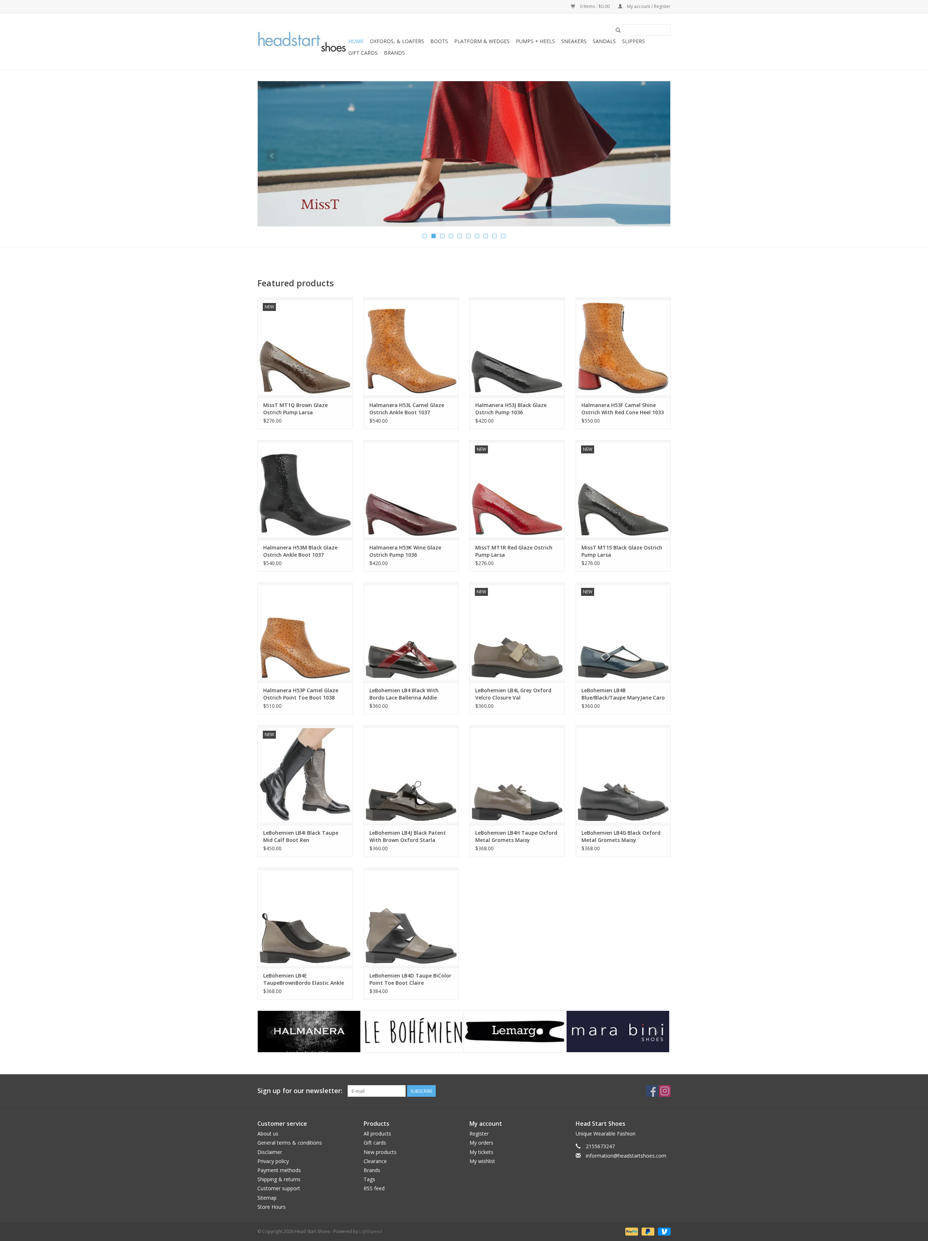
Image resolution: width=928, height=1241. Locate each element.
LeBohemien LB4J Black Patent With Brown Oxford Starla (407, 836)
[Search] (618, 30)
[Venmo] (663, 1231)
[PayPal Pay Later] (647, 1231)
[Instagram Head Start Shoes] (665, 1091)
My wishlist (482, 1161)
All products (377, 1133)
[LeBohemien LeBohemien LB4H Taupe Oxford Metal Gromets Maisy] (517, 775)
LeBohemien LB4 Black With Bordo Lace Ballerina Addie (404, 694)
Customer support (278, 1188)
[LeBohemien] (309, 1032)
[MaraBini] (515, 1032)
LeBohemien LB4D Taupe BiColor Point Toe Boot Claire (410, 979)
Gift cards (363, 52)
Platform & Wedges (482, 41)
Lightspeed (370, 1231)
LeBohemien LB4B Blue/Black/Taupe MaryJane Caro (623, 694)
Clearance (375, 1161)
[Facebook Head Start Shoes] (652, 1091)
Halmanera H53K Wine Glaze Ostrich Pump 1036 (405, 551)
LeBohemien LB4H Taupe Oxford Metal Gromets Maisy (516, 836)
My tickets (481, 1152)
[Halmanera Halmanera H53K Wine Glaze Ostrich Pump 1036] (411, 490)
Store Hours (271, 1206)
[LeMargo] (412, 1032)
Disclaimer (269, 1152)
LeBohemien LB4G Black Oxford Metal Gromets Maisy (620, 836)
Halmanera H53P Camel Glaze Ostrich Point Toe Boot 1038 (300, 694)
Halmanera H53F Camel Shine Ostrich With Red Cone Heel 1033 (622, 409)
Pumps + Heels (535, 41)
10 (503, 236)
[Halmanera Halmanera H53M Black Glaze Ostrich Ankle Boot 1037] (305, 490)
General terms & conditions (289, 1142)
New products (380, 1152)
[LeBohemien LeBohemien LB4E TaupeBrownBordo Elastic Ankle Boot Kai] (305, 917)
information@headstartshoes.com (626, 1155)
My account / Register (648, 6)
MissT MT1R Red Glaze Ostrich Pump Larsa (513, 551)
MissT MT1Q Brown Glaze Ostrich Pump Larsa (295, 409)
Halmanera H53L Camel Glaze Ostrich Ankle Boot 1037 (406, 409)
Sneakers (574, 41)
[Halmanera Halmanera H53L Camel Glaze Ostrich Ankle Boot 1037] (411, 347)
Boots (439, 41)
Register (479, 1133)
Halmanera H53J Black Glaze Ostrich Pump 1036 (511, 409)
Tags (369, 1179)
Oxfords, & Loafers (397, 41)
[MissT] (618, 1032)
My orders (481, 1142)
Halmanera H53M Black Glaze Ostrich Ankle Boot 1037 (300, 551)
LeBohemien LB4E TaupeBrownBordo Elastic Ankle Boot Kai (303, 979)
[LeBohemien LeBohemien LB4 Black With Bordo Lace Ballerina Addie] (411, 632)
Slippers (633, 41)
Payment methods (279, 1170)
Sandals (604, 41)
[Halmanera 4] (464, 153)
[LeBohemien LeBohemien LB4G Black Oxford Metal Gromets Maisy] (623, 775)
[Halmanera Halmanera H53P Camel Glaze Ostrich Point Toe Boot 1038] (305, 632)
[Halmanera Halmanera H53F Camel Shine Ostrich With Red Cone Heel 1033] (623, 347)
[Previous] (272, 156)
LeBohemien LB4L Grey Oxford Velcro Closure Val (513, 694)
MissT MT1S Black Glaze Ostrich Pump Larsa (621, 551)
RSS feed (374, 1188)
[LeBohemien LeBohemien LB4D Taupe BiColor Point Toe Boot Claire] (411, 917)
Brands (394, 52)
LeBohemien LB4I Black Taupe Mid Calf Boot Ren (300, 836)
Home (356, 41)
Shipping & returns (279, 1179)
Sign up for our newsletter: (299, 1091)
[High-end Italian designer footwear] (301, 42)
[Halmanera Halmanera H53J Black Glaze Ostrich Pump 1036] (517, 347)
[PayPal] (631, 1231)
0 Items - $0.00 (595, 6)
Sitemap (267, 1197)
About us (267, 1133)
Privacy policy (273, 1161)
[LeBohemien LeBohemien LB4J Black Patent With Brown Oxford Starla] (411, 775)
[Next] (656, 156)
